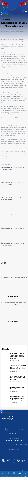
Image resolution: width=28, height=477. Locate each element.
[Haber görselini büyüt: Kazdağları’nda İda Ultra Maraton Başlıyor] (14, 174)
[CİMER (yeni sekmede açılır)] (3, 462)
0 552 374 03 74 (14, 440)
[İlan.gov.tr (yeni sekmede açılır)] (24, 462)
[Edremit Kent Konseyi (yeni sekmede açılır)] (19, 462)
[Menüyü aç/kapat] (26, 12)
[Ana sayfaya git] (5, 15)
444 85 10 (14, 433)
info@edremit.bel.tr (15, 449)
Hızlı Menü (14, 476)
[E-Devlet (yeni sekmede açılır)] (8, 462)
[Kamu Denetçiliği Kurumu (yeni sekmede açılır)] (13, 462)
